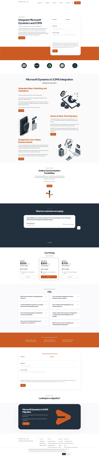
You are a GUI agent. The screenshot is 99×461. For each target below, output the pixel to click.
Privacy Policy (64, 450)
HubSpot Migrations (51, 445)
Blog (65, 445)
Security (59, 445)
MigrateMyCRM (42, 443)
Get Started (22, 37)
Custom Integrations (51, 441)
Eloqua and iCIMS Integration (30, 339)
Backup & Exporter (43, 445)
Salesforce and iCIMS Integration (50, 341)
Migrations (47, 2)
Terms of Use (60, 441)
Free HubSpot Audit (68, 441)
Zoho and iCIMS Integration (67, 341)
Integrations (39, 2)
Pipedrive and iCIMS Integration (31, 341)
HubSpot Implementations (52, 443)
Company (68, 2)
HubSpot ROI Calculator (68, 443)
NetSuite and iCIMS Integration (68, 339)
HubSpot (54, 2)
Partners (60, 2)
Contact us (77, 2)
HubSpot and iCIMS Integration (49, 339)
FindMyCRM (42, 441)
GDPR (59, 447)
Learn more (26, 423)
